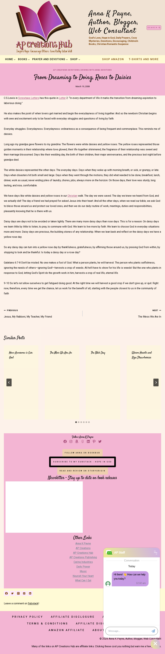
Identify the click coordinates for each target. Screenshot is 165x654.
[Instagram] (18, 593)
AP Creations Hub (83, 552)
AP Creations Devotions (66, 70)
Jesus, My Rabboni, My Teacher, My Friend (28, 313)
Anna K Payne (83, 543)
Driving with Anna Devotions (96, 70)
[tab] (76, 422)
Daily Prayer (83, 566)
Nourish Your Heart (83, 575)
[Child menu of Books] (24, 59)
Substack (33, 603)
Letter (62, 98)
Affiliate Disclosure (73, 616)
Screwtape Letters (28, 98)
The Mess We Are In (149, 313)
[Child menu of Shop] (75, 59)
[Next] (156, 382)
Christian (72, 195)
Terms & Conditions (47, 623)
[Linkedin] (30, 593)
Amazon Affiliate (67, 630)
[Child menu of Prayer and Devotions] (50, 59)
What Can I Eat (83, 580)
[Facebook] (6, 593)
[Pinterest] (24, 593)
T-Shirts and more (144, 59)
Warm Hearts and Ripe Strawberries (142, 355)
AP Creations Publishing (83, 557)
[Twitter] (12, 593)
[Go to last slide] (9, 382)
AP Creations (83, 548)
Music (83, 571)
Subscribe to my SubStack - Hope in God (82, 462)
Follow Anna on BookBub (82, 453)
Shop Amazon (113, 59)
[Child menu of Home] (10, 59)
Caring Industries (83, 561)
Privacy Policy (27, 616)
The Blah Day (98, 352)
